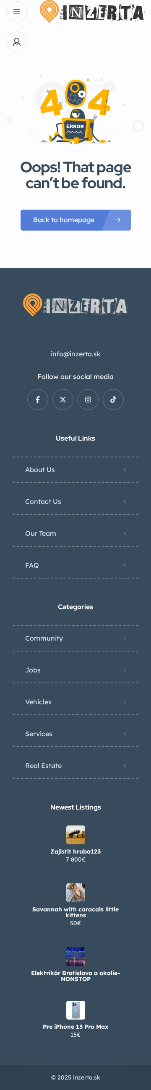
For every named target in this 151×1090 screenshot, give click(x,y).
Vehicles (38, 702)
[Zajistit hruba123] (75, 834)
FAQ (32, 565)
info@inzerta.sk (76, 354)
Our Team (40, 533)
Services (38, 733)
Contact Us (43, 501)
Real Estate (43, 765)
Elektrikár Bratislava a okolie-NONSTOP (75, 976)
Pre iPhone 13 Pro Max (75, 1027)
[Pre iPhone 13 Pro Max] (75, 1010)
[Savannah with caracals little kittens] (75, 892)
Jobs (33, 670)
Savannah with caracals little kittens (75, 912)
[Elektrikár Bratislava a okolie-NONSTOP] (75, 956)
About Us (40, 469)
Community (44, 638)
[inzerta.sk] (92, 11)
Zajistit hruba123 (75, 851)
